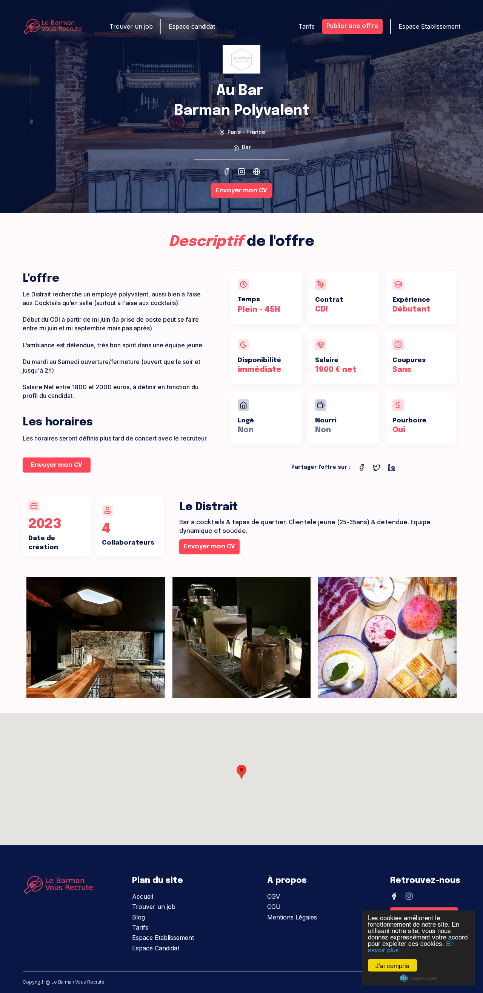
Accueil (142, 896)
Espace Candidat (155, 948)
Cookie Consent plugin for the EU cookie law (419, 978)
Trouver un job (153, 906)
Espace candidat (192, 26)
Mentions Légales (292, 917)
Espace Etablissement (163, 937)
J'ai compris (392, 965)
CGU (274, 906)
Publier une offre (352, 26)
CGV (273, 896)
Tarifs (140, 927)
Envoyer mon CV (241, 190)
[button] (241, 772)
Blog (138, 917)
